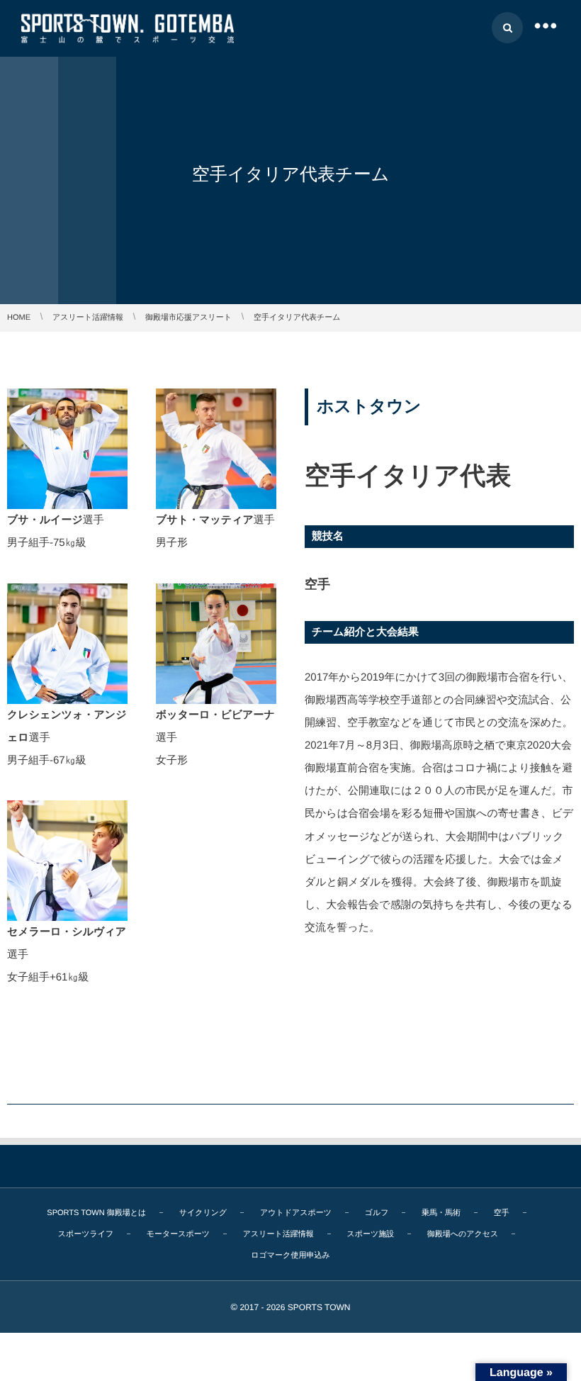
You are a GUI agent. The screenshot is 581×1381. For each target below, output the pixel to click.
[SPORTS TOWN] (127, 28)
